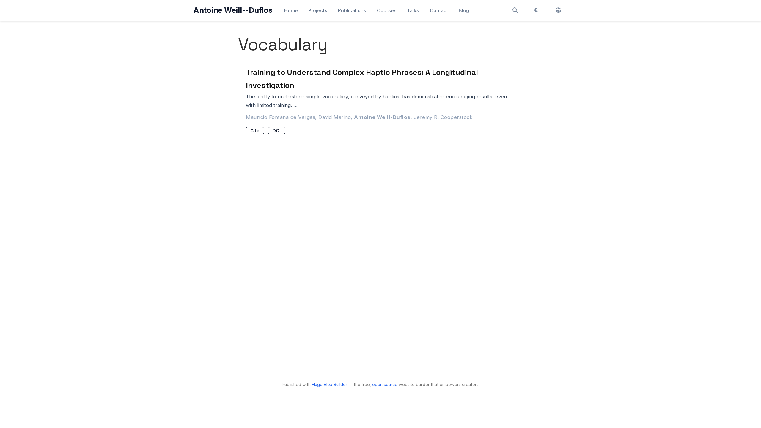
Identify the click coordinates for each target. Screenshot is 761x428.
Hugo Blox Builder (329, 384)
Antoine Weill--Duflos (233, 10)
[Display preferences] (536, 10)
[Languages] (559, 10)
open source (384, 384)
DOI (277, 130)
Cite (255, 130)
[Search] (515, 10)
